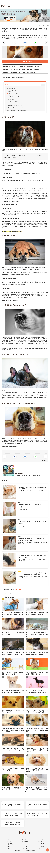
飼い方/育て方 (25, 839)
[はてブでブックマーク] (25, 42)
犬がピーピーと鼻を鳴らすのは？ (14, 93)
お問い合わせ (41, 846)
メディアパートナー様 (8, 844)
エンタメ (25, 843)
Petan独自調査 (9, 843)
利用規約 (8, 846)
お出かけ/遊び (25, 841)
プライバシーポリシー (25, 846)
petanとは (25, 844)
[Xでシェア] (3, 42)
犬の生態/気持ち (41, 841)
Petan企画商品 (41, 843)
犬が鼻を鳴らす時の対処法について (14, 105)
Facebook (41, 848)
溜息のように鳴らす (12, 91)
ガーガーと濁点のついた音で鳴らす (15, 96)
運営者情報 (41, 844)
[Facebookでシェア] (14, 42)
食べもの (41, 839)
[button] (46, 42)
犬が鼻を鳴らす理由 (11, 88)
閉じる (43, 84)
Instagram (25, 848)
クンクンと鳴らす (11, 95)
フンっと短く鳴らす (12, 90)
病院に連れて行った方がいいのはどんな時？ (16, 107)
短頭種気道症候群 (11, 102)
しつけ (8, 839)
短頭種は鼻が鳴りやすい (12, 99)
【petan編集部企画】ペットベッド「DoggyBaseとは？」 (28, 475)
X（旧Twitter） (9, 848)
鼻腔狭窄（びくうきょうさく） (14, 101)
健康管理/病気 (7, 593)
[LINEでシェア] (35, 42)
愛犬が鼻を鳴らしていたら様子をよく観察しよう (17, 110)
